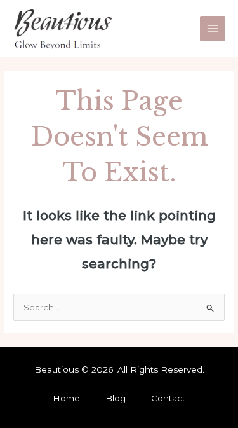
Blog (115, 398)
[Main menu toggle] (213, 29)
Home (66, 398)
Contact (168, 398)
